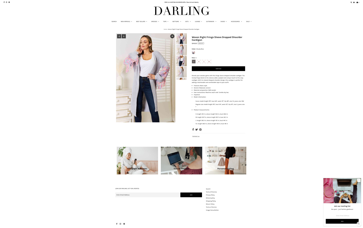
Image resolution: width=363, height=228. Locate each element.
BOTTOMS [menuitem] (176, 21)
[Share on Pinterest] (200, 130)
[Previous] (119, 36)
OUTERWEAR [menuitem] (210, 21)
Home (165, 29)
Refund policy (210, 198)
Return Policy (210, 204)
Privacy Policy (210, 195)
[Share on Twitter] (196, 130)
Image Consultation (212, 210)
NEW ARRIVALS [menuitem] (125, 21)
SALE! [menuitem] (248, 21)
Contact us (195, 136)
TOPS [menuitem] (164, 21)
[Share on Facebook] (193, 130)
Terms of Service (211, 207)
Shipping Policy (211, 201)
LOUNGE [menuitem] (197, 21)
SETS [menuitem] (187, 21)
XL (209, 61)
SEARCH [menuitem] (114, 21)
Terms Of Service (211, 192)
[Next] (124, 36)
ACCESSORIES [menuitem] (235, 21)
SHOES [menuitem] (223, 21)
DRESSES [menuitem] (154, 21)
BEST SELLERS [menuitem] (140, 21)
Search (208, 189)
